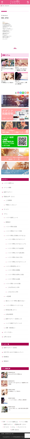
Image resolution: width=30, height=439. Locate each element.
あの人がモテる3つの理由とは (15, 374)
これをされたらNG (13, 291)
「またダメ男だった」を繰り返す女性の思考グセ (18, 409)
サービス (6, 209)
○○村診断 (8, 296)
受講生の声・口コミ (9, 196)
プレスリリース (22, 427)
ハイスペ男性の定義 (11, 226)
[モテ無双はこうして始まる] (4, 392)
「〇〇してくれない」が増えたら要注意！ (17, 399)
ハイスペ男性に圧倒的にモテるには (15, 235)
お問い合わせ (7, 336)
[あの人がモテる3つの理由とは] (4, 375)
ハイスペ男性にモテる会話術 (16, 248)
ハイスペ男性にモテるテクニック (17, 261)
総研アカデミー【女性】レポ (14, 318)
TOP (4, 421)
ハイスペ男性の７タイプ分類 (14, 231)
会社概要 (2, 433)
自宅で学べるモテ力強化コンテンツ (13, 352)
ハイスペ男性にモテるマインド (16, 239)
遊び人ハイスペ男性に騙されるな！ (15, 300)
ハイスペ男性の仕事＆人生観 (16, 274)
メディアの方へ (8, 332)
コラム (5, 213)
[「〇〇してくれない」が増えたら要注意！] (4, 401)
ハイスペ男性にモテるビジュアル (17, 243)
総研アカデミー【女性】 (10, 347)
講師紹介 (8, 222)
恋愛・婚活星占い (11, 327)
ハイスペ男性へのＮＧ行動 (13, 283)
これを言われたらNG (13, 287)
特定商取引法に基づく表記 (9, 433)
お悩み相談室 (9, 314)
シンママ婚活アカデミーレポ (14, 323)
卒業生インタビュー (11, 204)
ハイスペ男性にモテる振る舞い (16, 252)
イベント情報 (7, 187)
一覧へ (15, 48)
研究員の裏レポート (11, 309)
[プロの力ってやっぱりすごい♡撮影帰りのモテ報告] (4, 383)
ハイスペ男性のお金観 (14, 279)
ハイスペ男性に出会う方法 (15, 257)
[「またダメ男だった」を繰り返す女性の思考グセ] (4, 409)
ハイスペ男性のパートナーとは (14, 305)
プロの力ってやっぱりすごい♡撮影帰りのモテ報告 (18, 383)
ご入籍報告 (9, 200)
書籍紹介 (6, 361)
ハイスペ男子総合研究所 (15, 436)
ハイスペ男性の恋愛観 (14, 270)
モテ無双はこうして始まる (14, 391)
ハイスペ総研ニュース (12, 217)
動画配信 (6, 356)
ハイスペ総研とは (9, 183)
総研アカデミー (8, 192)
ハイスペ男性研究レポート (13, 266)
